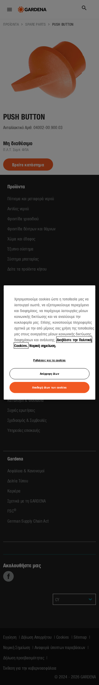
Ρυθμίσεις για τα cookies (49, 360)
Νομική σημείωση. (42, 345)
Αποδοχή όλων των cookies (49, 387)
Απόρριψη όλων (49, 373)
